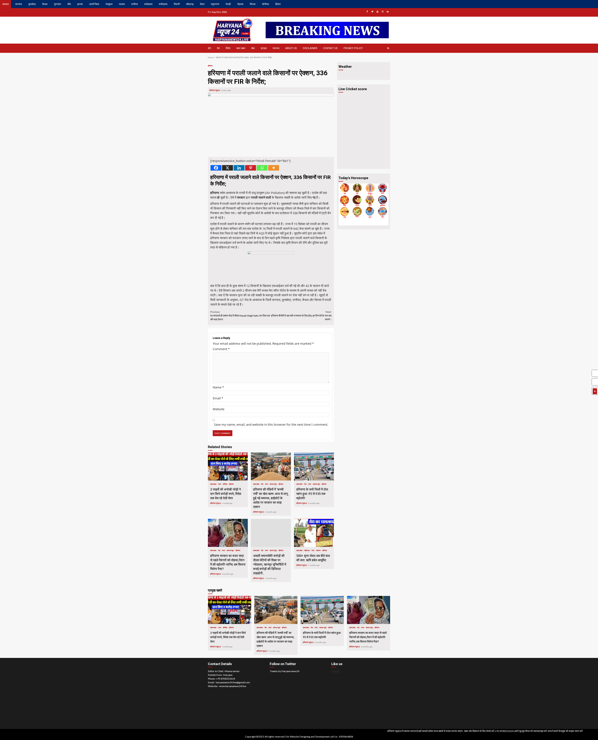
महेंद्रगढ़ (190, 3)
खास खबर (240, 48)
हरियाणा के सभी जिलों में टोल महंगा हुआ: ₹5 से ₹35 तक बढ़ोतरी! (314, 466)
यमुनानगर (215, 3)
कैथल (44, 3)
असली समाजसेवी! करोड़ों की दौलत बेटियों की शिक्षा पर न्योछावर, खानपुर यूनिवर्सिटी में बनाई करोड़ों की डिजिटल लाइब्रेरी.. (271, 533)
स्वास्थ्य (276, 48)
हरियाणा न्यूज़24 (215, 90)
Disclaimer (310, 48)
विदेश (228, 48)
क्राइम (264, 48)
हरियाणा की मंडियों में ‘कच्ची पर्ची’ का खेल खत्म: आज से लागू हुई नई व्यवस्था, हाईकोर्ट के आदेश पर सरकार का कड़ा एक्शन (271, 466)
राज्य (219, 484)
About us (291, 48)
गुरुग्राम (57, 3)
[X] (227, 168)
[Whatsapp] (262, 168)
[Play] (595, 391)
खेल (253, 48)
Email (218, 398)
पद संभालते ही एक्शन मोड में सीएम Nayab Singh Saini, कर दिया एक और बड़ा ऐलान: (240, 315)
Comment (221, 349)
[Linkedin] (239, 168)
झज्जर (80, 3)
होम (209, 48)
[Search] (388, 48)
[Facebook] (216, 168)
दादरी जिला (94, 3)
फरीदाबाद (163, 3)
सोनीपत (265, 3)
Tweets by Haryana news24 (284, 671)
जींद (69, 3)
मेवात (202, 3)
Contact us (330, 48)
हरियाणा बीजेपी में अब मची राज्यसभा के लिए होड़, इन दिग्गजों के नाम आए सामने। (301, 315)
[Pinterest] (250, 168)
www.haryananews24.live (232, 686)
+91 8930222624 (225, 678)
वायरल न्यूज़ (273, 484)
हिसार (278, 3)
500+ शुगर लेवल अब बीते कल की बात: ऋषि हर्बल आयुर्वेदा (314, 533)
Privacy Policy (353, 48)
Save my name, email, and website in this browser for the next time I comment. (271, 424)
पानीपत (134, 3)
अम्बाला (5, 3)
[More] (273, 168)
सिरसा (253, 3)
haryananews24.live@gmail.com (233, 682)
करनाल (18, 3)
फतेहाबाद (148, 3)
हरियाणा (210, 66)
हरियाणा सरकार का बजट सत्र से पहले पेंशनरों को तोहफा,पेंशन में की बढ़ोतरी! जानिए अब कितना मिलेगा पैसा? (228, 533)
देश (218, 48)
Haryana (227, 674)
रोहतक (240, 3)
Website (218, 409)
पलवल (122, 3)
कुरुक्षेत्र (32, 3)
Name (218, 387)
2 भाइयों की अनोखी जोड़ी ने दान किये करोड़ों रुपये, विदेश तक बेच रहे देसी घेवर (228, 466)
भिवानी (177, 3)
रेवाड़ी (228, 3)
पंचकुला (109, 3)
